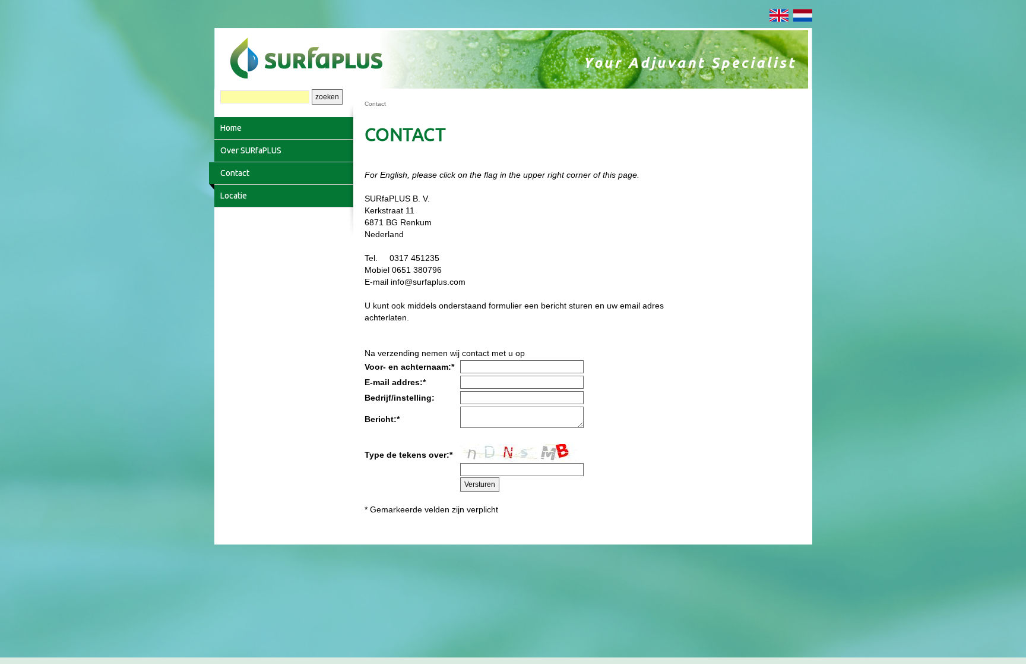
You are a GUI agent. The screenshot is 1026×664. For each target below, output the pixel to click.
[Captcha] (519, 453)
